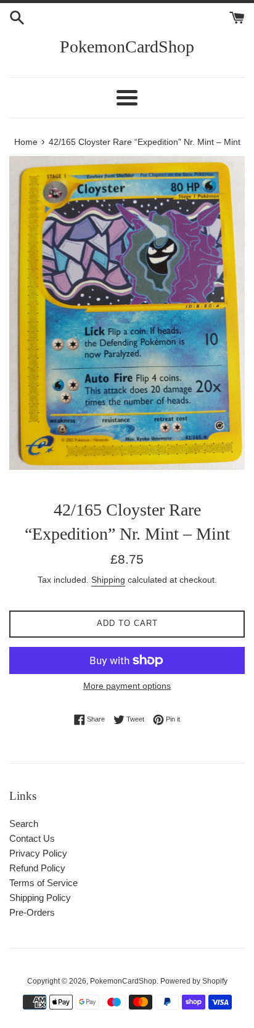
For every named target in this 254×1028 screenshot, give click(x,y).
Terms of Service (43, 883)
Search (23, 823)
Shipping (108, 580)
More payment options (127, 686)
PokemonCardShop (127, 46)
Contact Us (32, 838)
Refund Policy (37, 868)
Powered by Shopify (193, 981)
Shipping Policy (40, 897)
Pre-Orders (32, 912)
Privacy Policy (38, 853)
